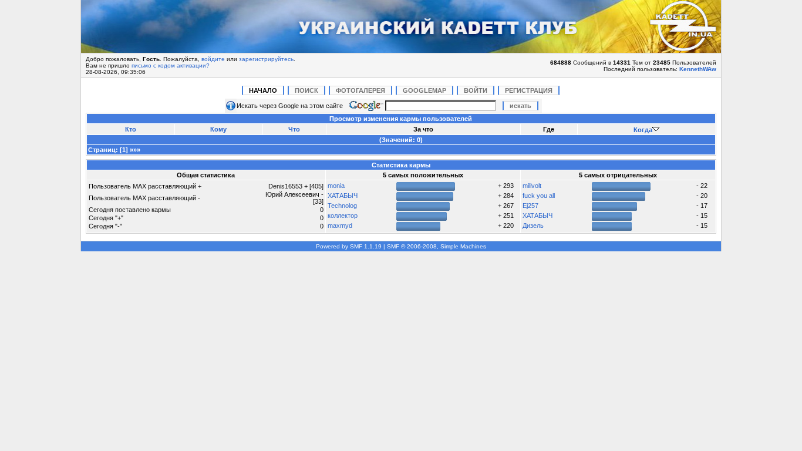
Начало (263, 90)
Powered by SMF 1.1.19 (349, 246)
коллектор (343, 215)
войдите (213, 59)
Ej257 (530, 205)
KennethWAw (697, 69)
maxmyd (340, 225)
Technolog (342, 205)
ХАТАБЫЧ (343, 195)
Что (294, 129)
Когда (642, 129)
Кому (218, 129)
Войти (475, 90)
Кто (130, 129)
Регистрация (528, 90)
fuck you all (539, 195)
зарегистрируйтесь (266, 59)
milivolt (532, 185)
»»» (135, 149)
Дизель (533, 225)
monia (336, 185)
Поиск (306, 90)
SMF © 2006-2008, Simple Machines (436, 246)
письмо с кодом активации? (171, 65)
